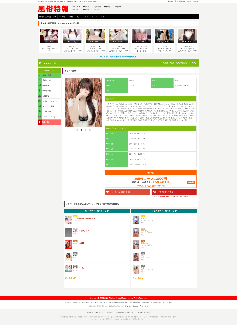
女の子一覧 (46, 91)
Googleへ (136, 306)
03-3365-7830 (165, 192)
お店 (98, 211)
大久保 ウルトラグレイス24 (84, 218)
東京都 (87, 7)
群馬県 (76, 10)
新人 (78, 17)
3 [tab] (85, 130)
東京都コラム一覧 (144, 312)
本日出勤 (62, 17)
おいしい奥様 (78, 243)
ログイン (104, 17)
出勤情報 (45, 96)
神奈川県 (98, 7)
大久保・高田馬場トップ (47, 17)
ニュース (94, 17)
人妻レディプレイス (81, 231)
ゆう (142, 255)
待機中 (71, 17)
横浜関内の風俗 (135, 302)
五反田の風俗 (113, 302)
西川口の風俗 (167, 302)
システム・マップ (49, 117)
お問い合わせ (119, 312)
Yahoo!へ (129, 306)
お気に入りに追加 (121, 192)
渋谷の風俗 (103, 302)
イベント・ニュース (49, 101)
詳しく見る (69, 278)
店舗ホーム (46, 80)
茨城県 (97, 10)
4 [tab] (89, 130)
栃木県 (87, 10)
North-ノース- (50, 63)
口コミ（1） (47, 111)
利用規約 (110, 312)
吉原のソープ (123, 302)
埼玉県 (118, 7)
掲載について (131, 312)
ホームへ (144, 306)
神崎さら (144, 231)
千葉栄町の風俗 (156, 302)
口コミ (86, 17)
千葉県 (108, 7)
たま (142, 268)
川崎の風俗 (145, 302)
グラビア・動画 (48, 106)
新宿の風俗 (94, 302)
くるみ (143, 218)
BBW (75, 255)
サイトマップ (100, 312)
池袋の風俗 (85, 302)
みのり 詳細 (46, 75)
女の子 (165, 211)
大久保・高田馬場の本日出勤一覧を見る (119, 56)
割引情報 (45, 85)
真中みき (144, 243)
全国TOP (77, 7)
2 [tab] (81, 130)
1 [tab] (77, 130)
